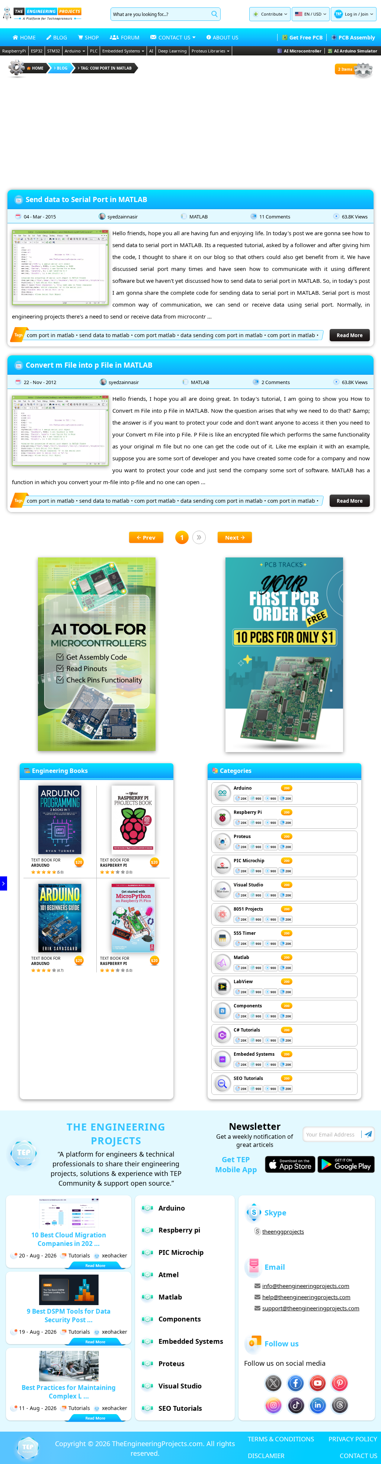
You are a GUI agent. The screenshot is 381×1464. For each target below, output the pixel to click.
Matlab (241, 957)
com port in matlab (50, 335)
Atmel (169, 1274)
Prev (149, 537)
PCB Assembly (357, 37)
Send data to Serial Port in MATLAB (86, 199)
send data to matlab (104, 335)
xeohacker (114, 1255)
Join (364, 14)
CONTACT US (358, 1455)
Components (248, 1006)
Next (232, 537)
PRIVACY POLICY (353, 1439)
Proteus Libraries (208, 51)
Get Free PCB (306, 37)
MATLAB (198, 216)
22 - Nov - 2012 (40, 382)
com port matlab (155, 335)
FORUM (130, 37)
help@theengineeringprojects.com (306, 1297)
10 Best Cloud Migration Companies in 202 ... (68, 1239)
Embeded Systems (254, 1054)
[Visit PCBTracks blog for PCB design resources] (284, 750)
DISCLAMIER (266, 1455)
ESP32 (36, 51)
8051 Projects (248, 909)
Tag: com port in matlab (106, 68)
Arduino (73, 51)
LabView (243, 981)
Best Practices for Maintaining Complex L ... (69, 1391)
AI (151, 51)
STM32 (53, 51)
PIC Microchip (249, 860)
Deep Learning (172, 51)
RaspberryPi (14, 51)
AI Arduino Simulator (355, 51)
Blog (62, 68)
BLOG (60, 37)
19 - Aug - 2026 (38, 1331)
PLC (93, 51)
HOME (28, 37)
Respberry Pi (248, 812)
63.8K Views (355, 216)
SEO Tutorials (248, 1078)
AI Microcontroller (302, 51)
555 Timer (245, 933)
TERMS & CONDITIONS (281, 1439)
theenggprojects (283, 1231)
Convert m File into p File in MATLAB (89, 365)
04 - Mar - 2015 (40, 216)
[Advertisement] (190, 132)
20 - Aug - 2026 (38, 1255)
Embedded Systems (121, 51)
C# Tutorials (247, 1030)
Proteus (242, 836)
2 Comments (276, 382)
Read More (350, 335)
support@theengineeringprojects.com (310, 1308)
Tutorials (79, 1255)
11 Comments (274, 216)
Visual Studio (248, 885)
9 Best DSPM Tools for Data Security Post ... (69, 1315)
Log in (351, 14)
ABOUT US (225, 37)
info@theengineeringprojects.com (305, 1285)
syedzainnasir (123, 216)
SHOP (92, 37)
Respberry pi (179, 1229)
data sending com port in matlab (221, 335)
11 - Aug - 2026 (38, 1408)
